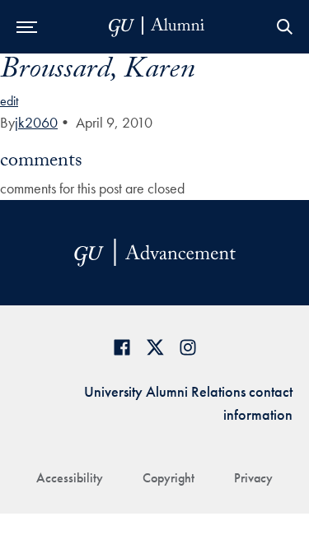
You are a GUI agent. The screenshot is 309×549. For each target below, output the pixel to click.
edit (9, 100)
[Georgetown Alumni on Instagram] (188, 347)
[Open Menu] (27, 27)
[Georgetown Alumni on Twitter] (155, 347)
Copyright (168, 477)
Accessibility (69, 477)
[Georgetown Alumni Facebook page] (122, 347)
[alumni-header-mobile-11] (157, 26)
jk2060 (36, 122)
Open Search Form (284, 27)
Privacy (253, 477)
